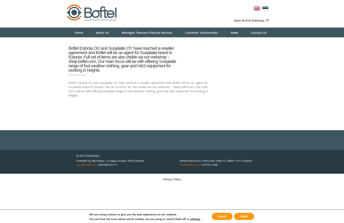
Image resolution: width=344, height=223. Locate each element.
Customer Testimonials (201, 33)
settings (195, 219)
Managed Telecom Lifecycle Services (147, 33)
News (234, 33)
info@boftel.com (86, 165)
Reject (244, 216)
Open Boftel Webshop (249, 20)
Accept (222, 216)
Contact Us (259, 33)
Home (79, 33)
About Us (102, 33)
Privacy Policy (172, 179)
